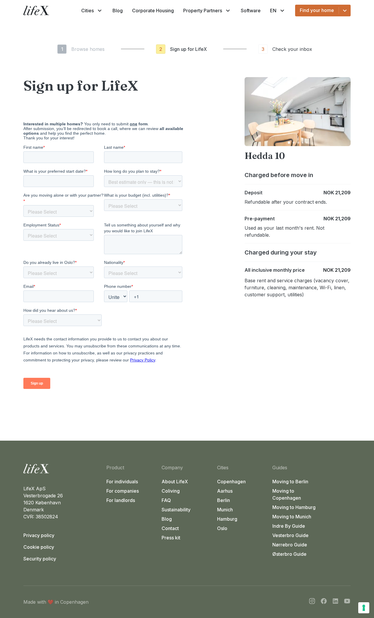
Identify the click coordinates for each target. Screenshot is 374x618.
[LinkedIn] (335, 602)
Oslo (222, 528)
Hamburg (227, 519)
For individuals (122, 481)
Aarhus (225, 491)
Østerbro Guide (289, 554)
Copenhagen (231, 481)
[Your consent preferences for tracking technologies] (363, 607)
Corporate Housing (153, 10)
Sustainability (176, 510)
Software (251, 10)
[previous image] (251, 111)
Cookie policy (38, 547)
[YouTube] (347, 602)
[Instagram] (312, 602)
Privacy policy (38, 535)
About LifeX (175, 481)
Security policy (39, 559)
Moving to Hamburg (294, 507)
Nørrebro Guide (289, 545)
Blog (117, 10)
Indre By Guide (288, 526)
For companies (122, 491)
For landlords (120, 500)
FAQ (166, 500)
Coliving (171, 491)
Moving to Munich (291, 517)
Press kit (171, 538)
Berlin (223, 500)
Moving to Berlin (290, 481)
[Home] (62, 468)
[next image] (343, 111)
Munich (225, 510)
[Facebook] (323, 602)
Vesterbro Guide (290, 535)
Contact (170, 528)
